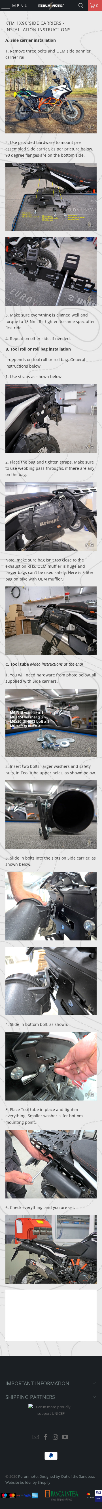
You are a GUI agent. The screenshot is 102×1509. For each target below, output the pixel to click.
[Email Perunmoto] (36, 1437)
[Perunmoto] (51, 5)
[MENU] (3, 5)
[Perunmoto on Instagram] (56, 1437)
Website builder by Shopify (27, 1482)
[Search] (81, 5)
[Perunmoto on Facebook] (46, 1437)
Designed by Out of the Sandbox (66, 1476)
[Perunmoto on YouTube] (65, 1437)
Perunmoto (28, 1476)
